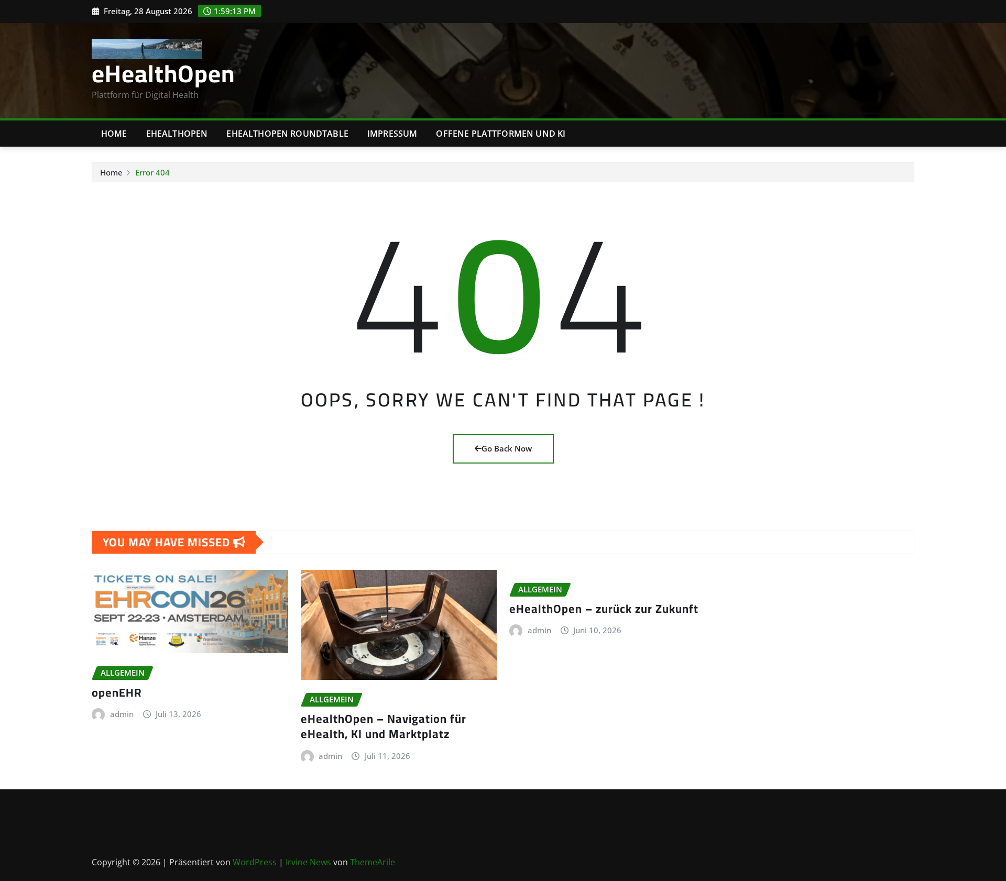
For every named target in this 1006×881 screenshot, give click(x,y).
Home (114, 133)
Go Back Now (507, 448)
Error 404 (152, 172)
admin (122, 714)
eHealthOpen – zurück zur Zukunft (603, 609)
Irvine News (308, 862)
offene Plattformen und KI (500, 133)
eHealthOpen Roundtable (287, 133)
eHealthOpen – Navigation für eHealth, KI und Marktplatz (383, 726)
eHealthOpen (163, 73)
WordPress (255, 862)
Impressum (392, 133)
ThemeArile (372, 862)
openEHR (117, 692)
